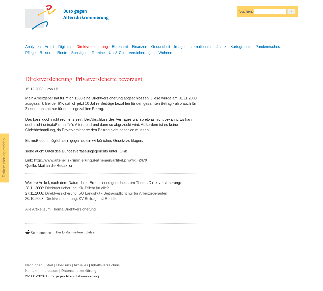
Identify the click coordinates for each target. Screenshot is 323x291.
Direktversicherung (92, 46)
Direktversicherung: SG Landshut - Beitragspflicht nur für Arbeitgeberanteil (106, 193)
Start (49, 265)
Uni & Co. (117, 52)
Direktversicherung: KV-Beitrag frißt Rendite (81, 198)
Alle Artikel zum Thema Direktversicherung (60, 209)
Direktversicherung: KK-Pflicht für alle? (77, 188)
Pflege (30, 52)
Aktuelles (81, 265)
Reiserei (46, 52)
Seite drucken (40, 233)
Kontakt (31, 271)
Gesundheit (160, 46)
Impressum (49, 271)
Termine (98, 52)
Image (179, 46)
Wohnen (165, 52)
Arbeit (49, 46)
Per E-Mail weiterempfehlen (76, 232)
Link (123, 151)
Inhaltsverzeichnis (105, 265)
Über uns (63, 265)
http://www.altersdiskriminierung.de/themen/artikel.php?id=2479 (90, 160)
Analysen (33, 46)
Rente (62, 52)
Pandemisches (267, 46)
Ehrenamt (120, 46)
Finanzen (139, 46)
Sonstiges (79, 52)
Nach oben (34, 265)
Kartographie (240, 46)
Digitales (65, 46)
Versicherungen (141, 52)
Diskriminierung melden (4, 158)
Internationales (200, 46)
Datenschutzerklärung (78, 271)
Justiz (221, 46)
